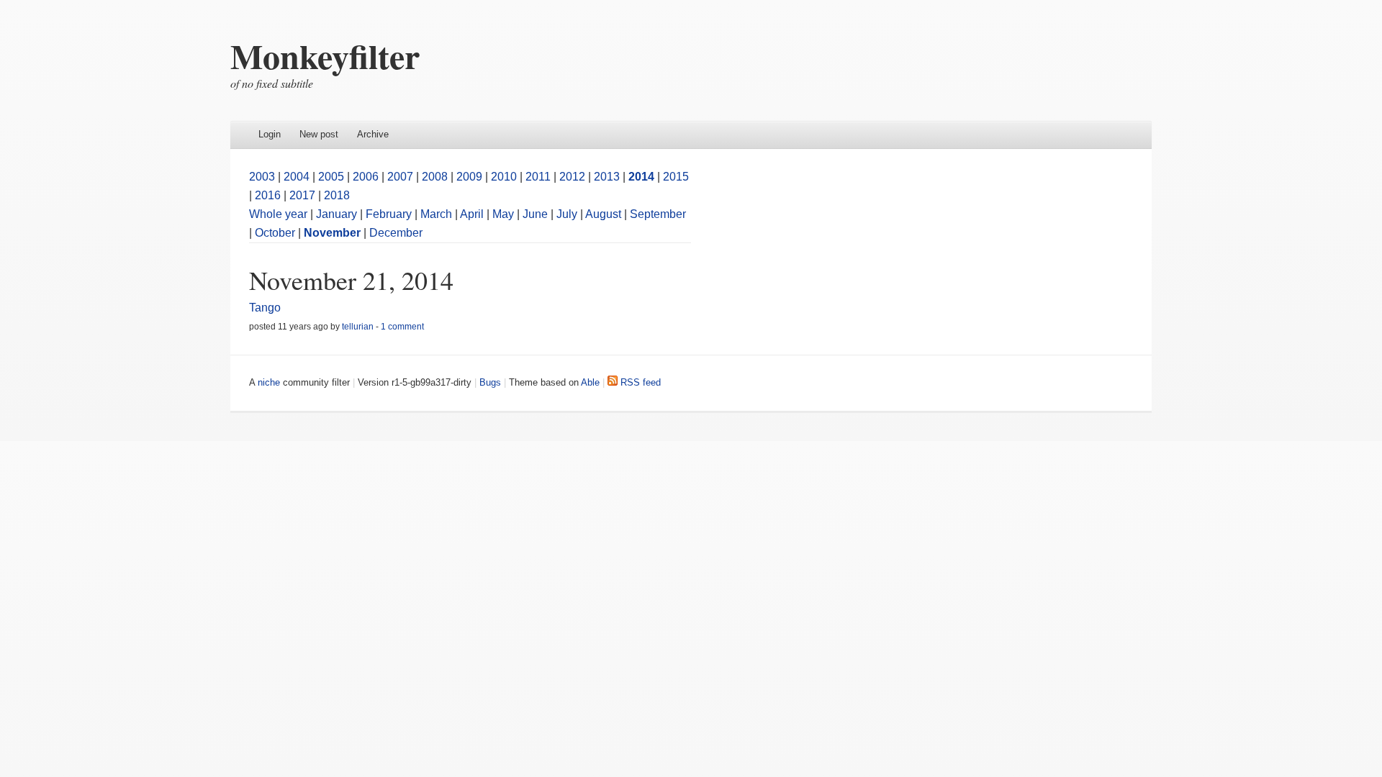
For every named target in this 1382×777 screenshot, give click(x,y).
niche (269, 382)
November (332, 233)
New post (318, 134)
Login (269, 134)
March (436, 214)
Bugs (490, 382)
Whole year (278, 214)
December (396, 233)
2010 (504, 177)
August (603, 214)
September (658, 214)
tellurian (358, 327)
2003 (262, 177)
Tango (265, 307)
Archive (373, 134)
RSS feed (639, 382)
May (503, 214)
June (535, 214)
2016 (268, 195)
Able (590, 382)
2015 (676, 177)
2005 (331, 177)
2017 (302, 195)
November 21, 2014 (351, 280)
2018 (337, 195)
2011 (538, 177)
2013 (607, 177)
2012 (572, 177)
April (472, 214)
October (275, 233)
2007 (400, 177)
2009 (469, 177)
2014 (641, 177)
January (336, 214)
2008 (435, 177)
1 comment (402, 327)
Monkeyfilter (325, 55)
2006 (366, 177)
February (389, 214)
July (566, 214)
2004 (297, 177)
